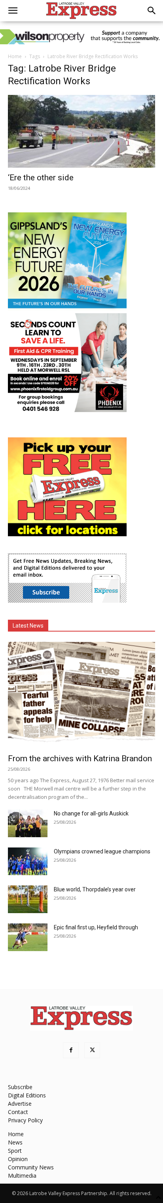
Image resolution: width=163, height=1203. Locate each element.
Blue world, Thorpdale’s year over (95, 889)
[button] (12, 10)
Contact (18, 1112)
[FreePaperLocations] (67, 534)
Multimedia (22, 1175)
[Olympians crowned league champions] (27, 861)
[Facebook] (71, 1050)
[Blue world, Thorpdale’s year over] (27, 899)
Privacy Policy (25, 1120)
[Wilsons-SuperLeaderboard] (81, 36)
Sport (15, 1150)
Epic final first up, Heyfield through (96, 927)
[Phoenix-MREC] (67, 410)
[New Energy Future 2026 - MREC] (67, 309)
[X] (92, 1050)
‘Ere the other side (41, 177)
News (15, 1142)
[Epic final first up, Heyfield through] (27, 937)
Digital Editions (27, 1095)
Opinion (18, 1159)
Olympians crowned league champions (102, 851)
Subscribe (20, 1087)
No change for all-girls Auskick (91, 813)
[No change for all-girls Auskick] (27, 823)
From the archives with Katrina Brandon (80, 758)
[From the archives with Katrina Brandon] (81, 695)
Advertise (20, 1103)
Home (15, 56)
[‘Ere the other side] (81, 131)
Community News (31, 1167)
